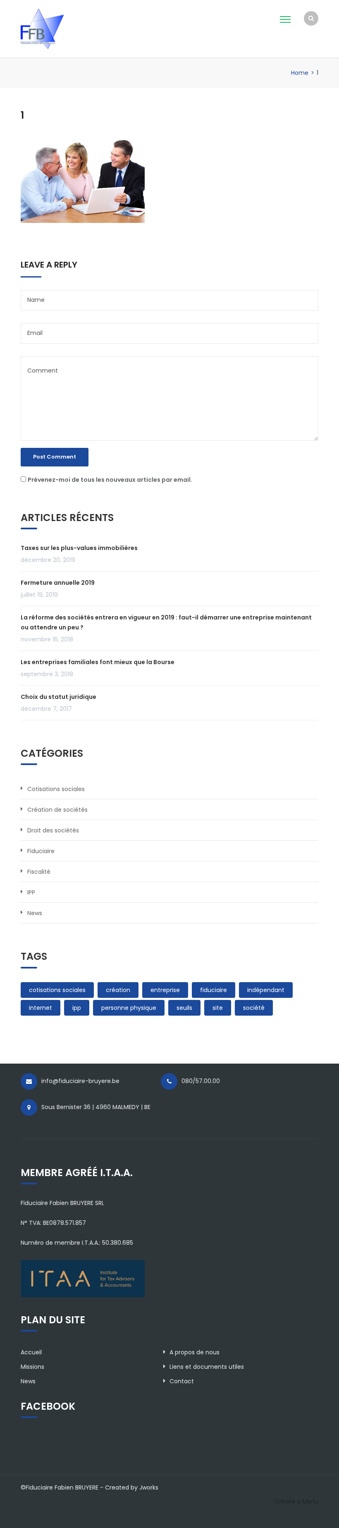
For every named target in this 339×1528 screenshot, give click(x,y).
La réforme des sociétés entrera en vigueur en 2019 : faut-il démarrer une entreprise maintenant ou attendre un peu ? (166, 622)
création (118, 990)
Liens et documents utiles (207, 1367)
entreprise (165, 990)
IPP (31, 892)
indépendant (265, 990)
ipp (76, 1008)
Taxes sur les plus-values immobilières (79, 548)
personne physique (128, 1008)
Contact (182, 1381)
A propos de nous (195, 1352)
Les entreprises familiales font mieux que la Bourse (97, 662)
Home (299, 73)
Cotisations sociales (56, 789)
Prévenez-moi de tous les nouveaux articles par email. (110, 480)
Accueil (31, 1352)
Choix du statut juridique (58, 697)
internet (40, 1008)
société (254, 1008)
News (34, 913)
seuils (184, 1008)
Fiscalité (38, 872)
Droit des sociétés (53, 830)
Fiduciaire (41, 851)
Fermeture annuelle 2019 (58, 583)
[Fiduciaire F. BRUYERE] (57, 28)
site (217, 1008)
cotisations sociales (57, 990)
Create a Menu (296, 1501)
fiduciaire (213, 990)
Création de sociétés (57, 810)
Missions (32, 1367)
